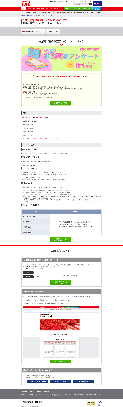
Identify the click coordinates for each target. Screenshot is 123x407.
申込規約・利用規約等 (43, 394)
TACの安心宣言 (31, 394)
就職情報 (46, 391)
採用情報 (39, 391)
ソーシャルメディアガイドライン (31, 396)
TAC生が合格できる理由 (62, 12)
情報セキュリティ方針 (79, 394)
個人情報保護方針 (56, 394)
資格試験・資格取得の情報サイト (28, 15)
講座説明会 (77, 8)
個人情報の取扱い (67, 394)
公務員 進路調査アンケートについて (33, 31)
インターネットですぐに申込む (97, 9)
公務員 (38, 15)
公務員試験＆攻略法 (78, 12)
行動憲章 (23, 394)
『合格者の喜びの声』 (70, 296)
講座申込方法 (86, 8)
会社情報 (24, 391)
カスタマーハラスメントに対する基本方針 (51, 396)
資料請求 (68, 8)
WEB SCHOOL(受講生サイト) (58, 1)
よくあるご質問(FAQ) (94, 12)
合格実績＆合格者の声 (46, 12)
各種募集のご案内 (53, 31)
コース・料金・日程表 (30, 12)
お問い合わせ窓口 (88, 1)
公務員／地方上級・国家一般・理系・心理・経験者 (42, 8)
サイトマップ (78, 1)
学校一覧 (70, 1)
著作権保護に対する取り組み (93, 394)
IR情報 (31, 391)
